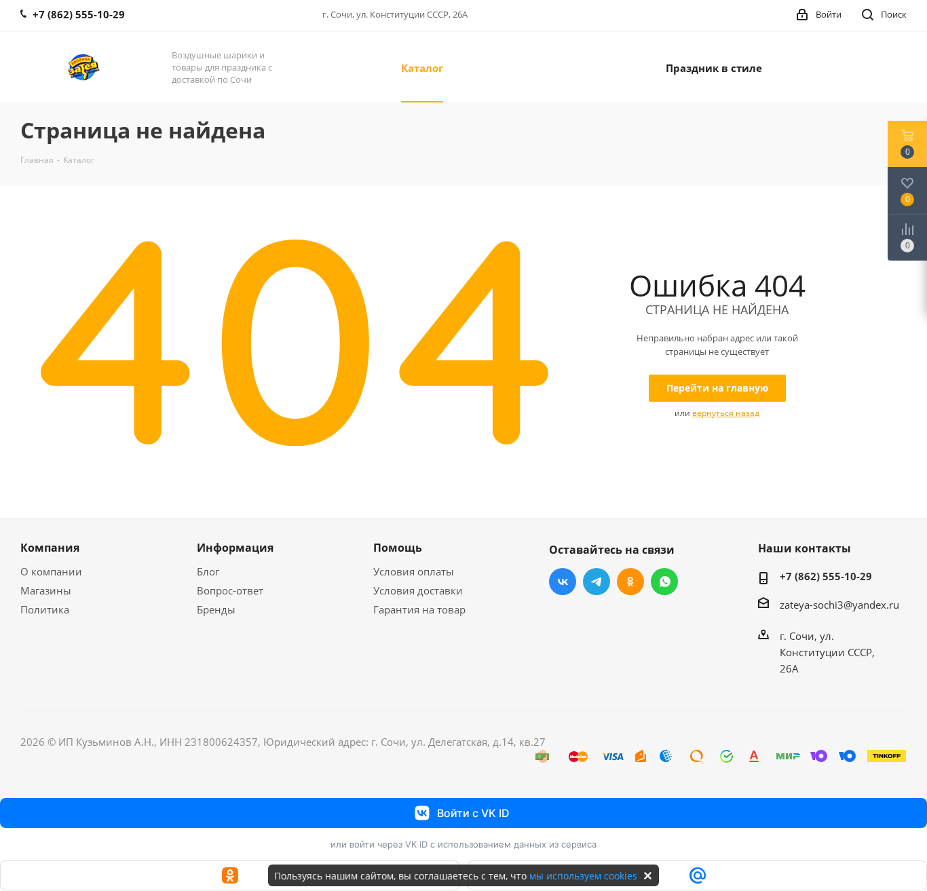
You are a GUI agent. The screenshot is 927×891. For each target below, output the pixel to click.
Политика (44, 609)
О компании (51, 571)
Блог (208, 571)
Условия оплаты (413, 571)
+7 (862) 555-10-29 (826, 576)
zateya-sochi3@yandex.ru (839, 604)
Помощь (397, 547)
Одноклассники (630, 581)
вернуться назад (725, 413)
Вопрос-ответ (230, 590)
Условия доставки (418, 590)
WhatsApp (664, 581)
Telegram (596, 581)
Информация (235, 547)
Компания (49, 547)
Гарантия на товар (419, 609)
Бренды (216, 609)
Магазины (45, 590)
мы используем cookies (583, 875)
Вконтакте (562, 581)
